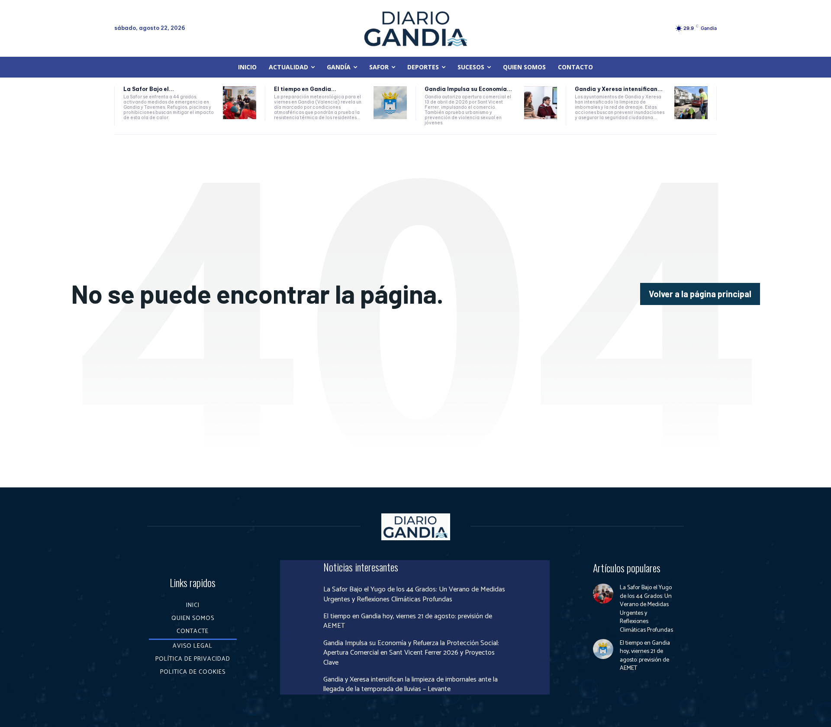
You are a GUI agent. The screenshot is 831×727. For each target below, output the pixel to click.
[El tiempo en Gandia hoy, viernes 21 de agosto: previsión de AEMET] (390, 103)
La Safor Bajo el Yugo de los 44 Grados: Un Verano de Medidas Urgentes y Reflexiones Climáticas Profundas (414, 594)
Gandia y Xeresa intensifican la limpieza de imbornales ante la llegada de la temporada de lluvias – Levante (410, 684)
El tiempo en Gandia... (305, 89)
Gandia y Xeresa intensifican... (619, 89)
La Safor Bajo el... (148, 89)
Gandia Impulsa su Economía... (468, 89)
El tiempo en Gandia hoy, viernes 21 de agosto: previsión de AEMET (407, 621)
